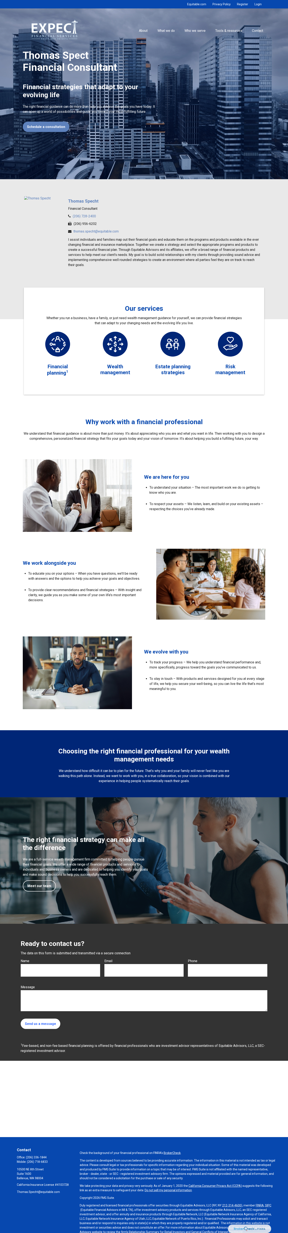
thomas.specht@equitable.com (96, 231)
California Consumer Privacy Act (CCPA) (215, 1185)
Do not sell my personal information (168, 1190)
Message (28, 987)
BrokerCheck (172, 1153)
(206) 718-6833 (37, 1161)
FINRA (260, 1205)
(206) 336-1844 (36, 1157)
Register (242, 4)
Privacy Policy (222, 4)
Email (108, 961)
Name (25, 961)
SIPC (268, 1205)
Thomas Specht (83, 201)
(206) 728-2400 (84, 216)
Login (258, 4)
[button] (143, 30)
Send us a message (40, 1024)
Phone (192, 961)
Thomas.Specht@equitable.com (38, 1192)
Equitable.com (196, 4)
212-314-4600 (231, 1205)
